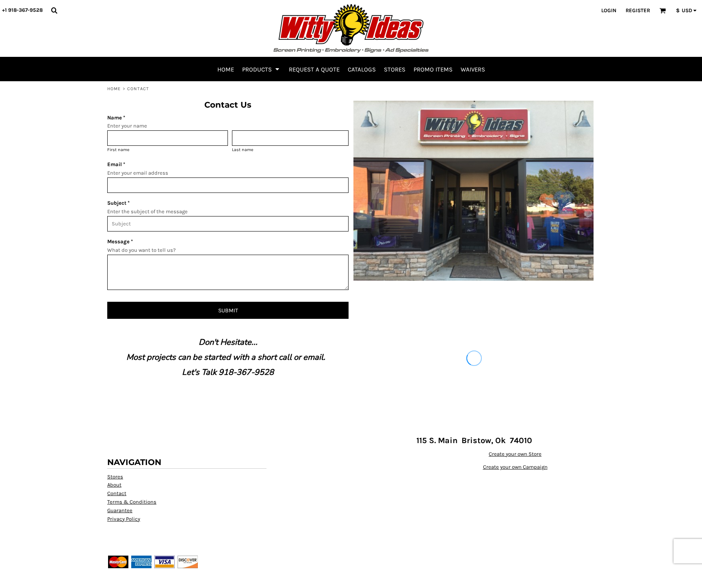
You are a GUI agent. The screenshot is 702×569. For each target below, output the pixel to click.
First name (118, 149)
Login (608, 10)
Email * (116, 164)
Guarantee (119, 510)
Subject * (118, 203)
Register (638, 10)
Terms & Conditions (131, 502)
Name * (116, 118)
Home (114, 88)
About (114, 485)
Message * (120, 241)
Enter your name (127, 126)
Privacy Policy (123, 519)
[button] (54, 10)
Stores (115, 477)
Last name (243, 149)
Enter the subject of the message (147, 211)
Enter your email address (137, 173)
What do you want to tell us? (141, 250)
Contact (116, 493)
